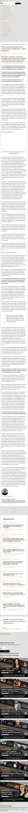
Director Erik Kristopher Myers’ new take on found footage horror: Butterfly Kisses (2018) (14, 551)
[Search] (18, 3)
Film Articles (5, 17)
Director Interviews (8, 14)
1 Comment (3, 53)
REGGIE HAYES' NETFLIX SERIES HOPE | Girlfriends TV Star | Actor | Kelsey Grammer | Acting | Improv (14, 779)
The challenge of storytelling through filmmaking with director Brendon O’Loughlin (13, 526)
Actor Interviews (7, 11)
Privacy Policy (7, 8)
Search (1, 3)
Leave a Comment (6, 542)
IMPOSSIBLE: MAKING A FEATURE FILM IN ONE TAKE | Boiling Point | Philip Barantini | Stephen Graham (14, 696)
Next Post (14, 511)
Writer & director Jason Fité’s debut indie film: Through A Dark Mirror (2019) (14, 593)
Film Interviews (10, 53)
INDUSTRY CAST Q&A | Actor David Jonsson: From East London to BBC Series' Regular (14, 758)
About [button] (4, 5)
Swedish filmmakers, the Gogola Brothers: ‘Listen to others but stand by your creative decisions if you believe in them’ (14, 605)
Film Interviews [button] (6, 10)
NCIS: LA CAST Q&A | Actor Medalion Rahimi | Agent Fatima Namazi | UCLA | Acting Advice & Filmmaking (14, 675)
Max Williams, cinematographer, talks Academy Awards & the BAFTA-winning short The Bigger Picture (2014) (14, 540)
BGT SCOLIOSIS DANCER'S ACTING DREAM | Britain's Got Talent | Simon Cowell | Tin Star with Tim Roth (14, 799)
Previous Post (14, 508)
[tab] (14, 668)
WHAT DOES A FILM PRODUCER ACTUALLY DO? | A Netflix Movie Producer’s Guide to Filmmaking (14, 717)
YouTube (5, 19)
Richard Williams (7, 496)
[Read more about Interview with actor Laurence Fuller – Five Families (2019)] (11, 571)
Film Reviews (5, 16)
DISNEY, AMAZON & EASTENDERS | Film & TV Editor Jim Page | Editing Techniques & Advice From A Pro (14, 737)
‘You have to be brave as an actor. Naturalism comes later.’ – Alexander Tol (14, 584)
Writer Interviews (7, 13)
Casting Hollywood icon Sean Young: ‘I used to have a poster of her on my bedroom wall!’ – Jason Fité (13, 563)
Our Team (6, 7)
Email (1, 648)
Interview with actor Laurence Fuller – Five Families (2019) (13, 574)
